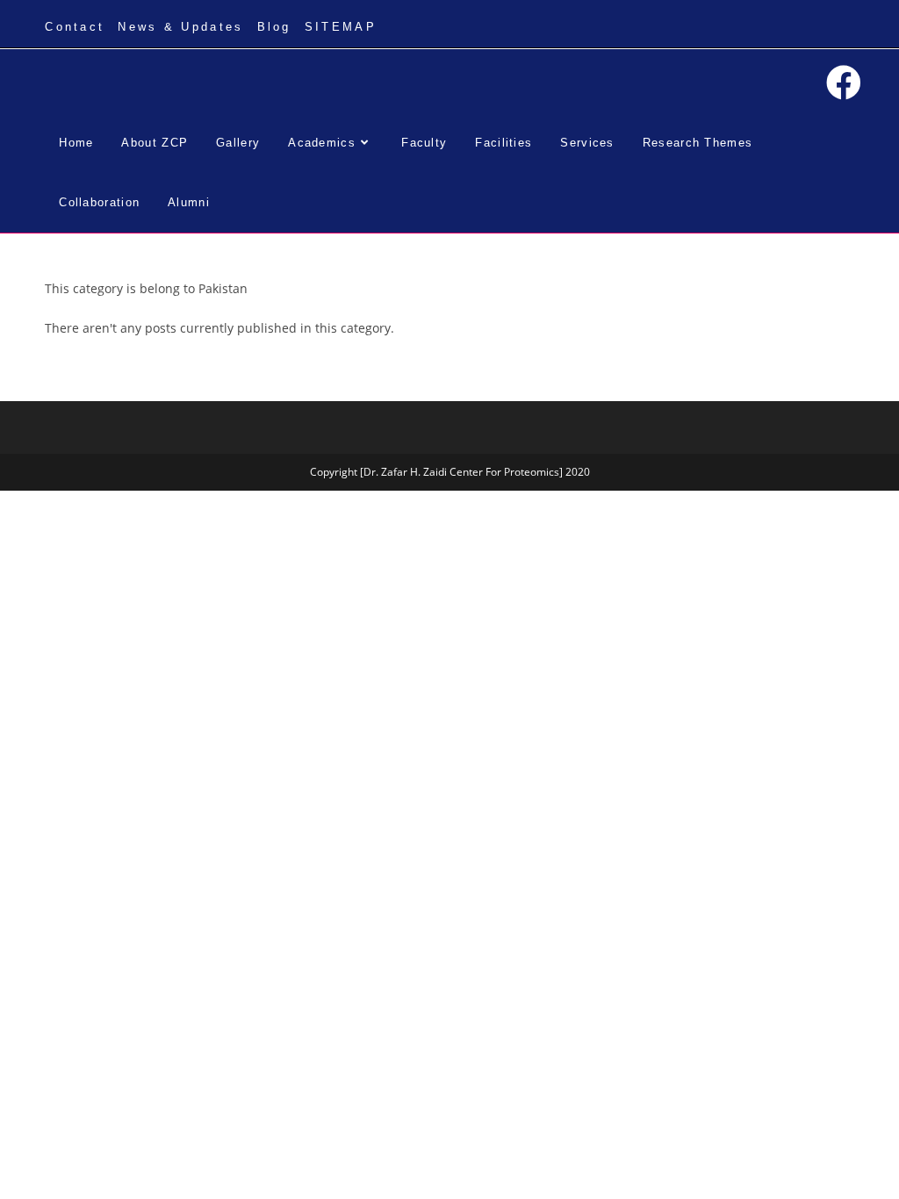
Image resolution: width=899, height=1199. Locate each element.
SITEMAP (341, 26)
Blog (274, 26)
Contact (74, 26)
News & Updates (180, 26)
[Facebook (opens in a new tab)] (843, 82)
